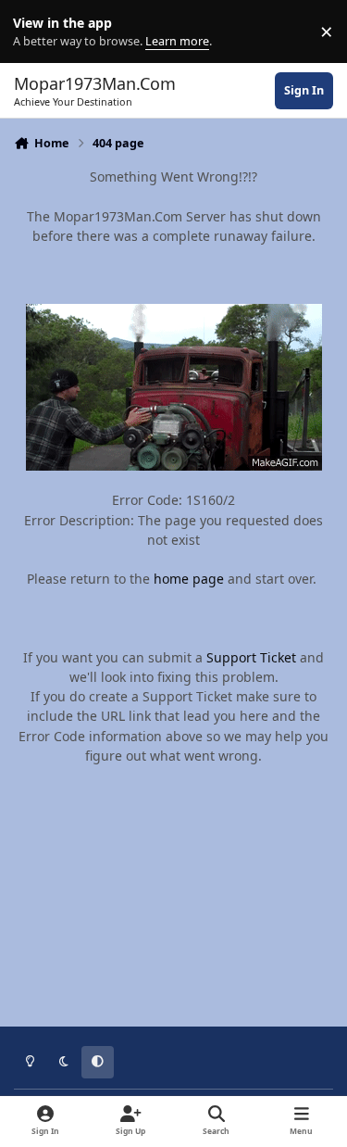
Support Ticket (251, 657)
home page (189, 578)
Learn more (35, 32)
